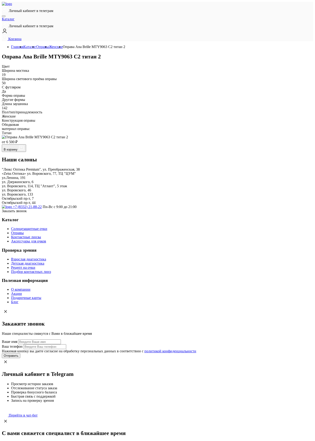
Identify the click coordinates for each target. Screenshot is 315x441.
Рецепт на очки (23, 267)
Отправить (11, 355)
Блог (14, 302)
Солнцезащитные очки (29, 229)
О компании (20, 289)
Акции (16, 294)
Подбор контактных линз (31, 272)
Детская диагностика (27, 263)
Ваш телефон (12, 346)
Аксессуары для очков (28, 241)
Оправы (17, 233)
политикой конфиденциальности (170, 351)
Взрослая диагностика (28, 259)
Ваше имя (9, 342)
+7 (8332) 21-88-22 (27, 207)
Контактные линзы (26, 237)
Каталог (8, 19)
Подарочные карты (26, 298)
